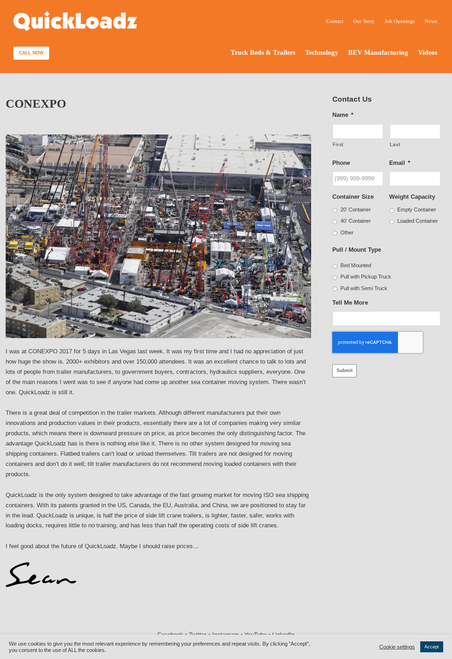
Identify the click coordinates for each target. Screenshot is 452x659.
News (431, 21)
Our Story (364, 21)
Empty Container (416, 209)
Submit (344, 370)
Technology (321, 52)
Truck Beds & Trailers (263, 52)
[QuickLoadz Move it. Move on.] (75, 21)
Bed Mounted (355, 265)
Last (395, 144)
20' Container (355, 209)
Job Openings (400, 21)
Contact (334, 21)
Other (346, 232)
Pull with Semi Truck (363, 288)
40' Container (355, 221)
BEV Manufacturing (378, 52)
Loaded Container (417, 221)
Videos (427, 52)
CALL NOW (31, 52)
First (338, 144)
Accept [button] (431, 646)
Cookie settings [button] (397, 647)
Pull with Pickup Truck (365, 277)
